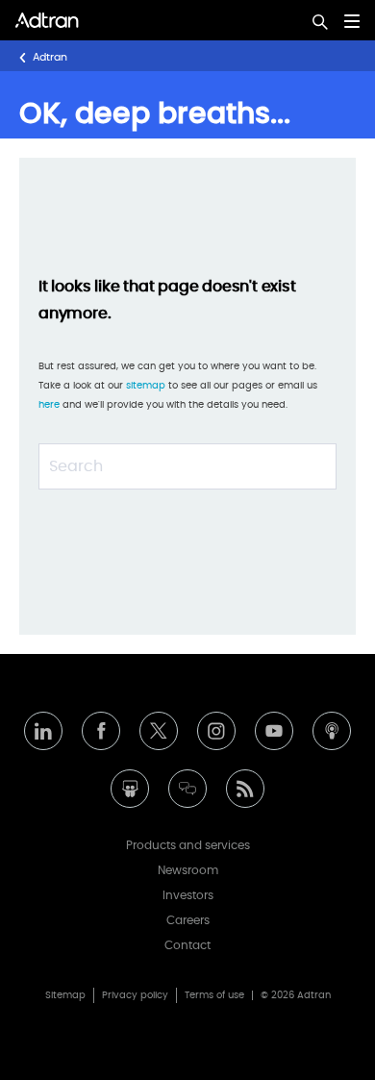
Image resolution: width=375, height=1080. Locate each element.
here (49, 405)
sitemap (147, 385)
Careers (188, 920)
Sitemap (65, 995)
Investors (187, 895)
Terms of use (214, 995)
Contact (187, 945)
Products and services (188, 845)
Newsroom (188, 870)
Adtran (50, 57)
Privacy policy (135, 995)
